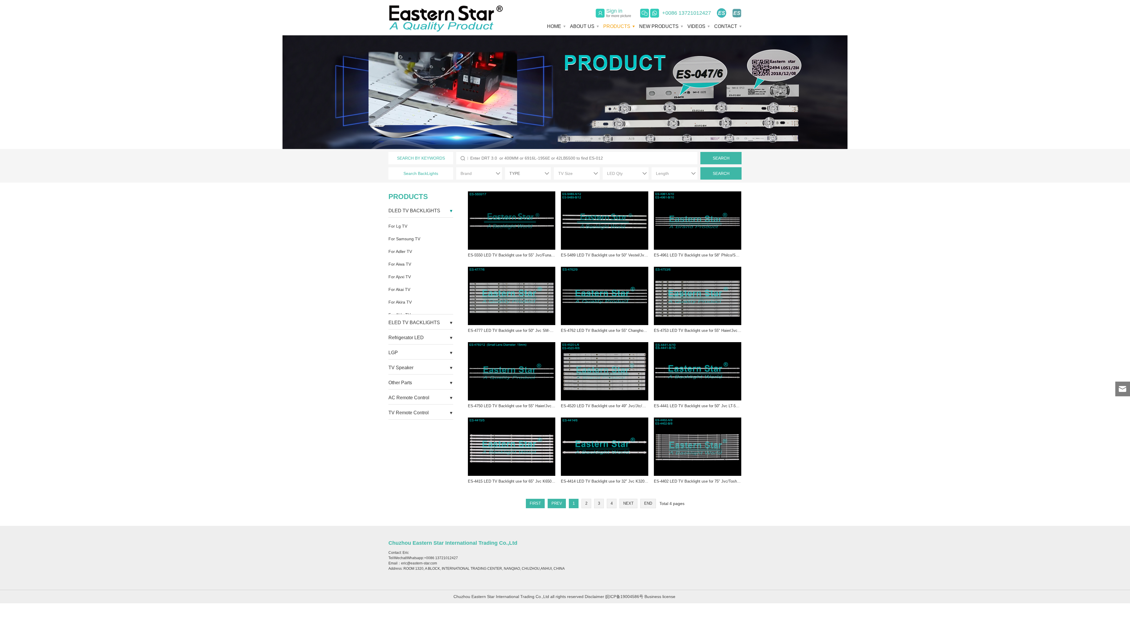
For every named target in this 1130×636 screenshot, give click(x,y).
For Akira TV (400, 302)
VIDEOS (696, 26)
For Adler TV (400, 251)
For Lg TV (397, 226)
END (648, 503)
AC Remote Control (408, 397)
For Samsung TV (404, 238)
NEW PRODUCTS (659, 26)
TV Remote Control (408, 412)
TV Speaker (400, 367)
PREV (556, 503)
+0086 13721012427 (686, 13)
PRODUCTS (616, 26)
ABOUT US (582, 26)
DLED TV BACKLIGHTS (414, 210)
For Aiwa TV (399, 264)
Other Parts (400, 382)
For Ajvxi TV (399, 276)
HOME (554, 26)
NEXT (628, 503)
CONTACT (725, 26)
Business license (659, 596)
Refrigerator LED (406, 337)
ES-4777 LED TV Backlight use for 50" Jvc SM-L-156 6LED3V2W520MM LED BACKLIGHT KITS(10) (554, 330)
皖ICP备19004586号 (624, 596)
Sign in (618, 13)
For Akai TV (399, 289)
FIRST (535, 503)
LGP (393, 352)
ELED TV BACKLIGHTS (414, 322)
